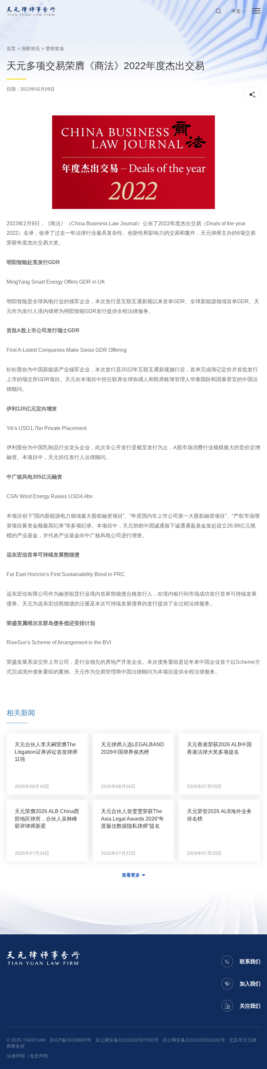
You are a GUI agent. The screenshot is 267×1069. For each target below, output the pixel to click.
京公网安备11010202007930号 (127, 1040)
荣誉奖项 (55, 48)
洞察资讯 (30, 48)
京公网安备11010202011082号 (193, 1040)
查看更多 (131, 875)
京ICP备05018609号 (70, 1040)
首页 (11, 48)
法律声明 (16, 1056)
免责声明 (39, 1056)
